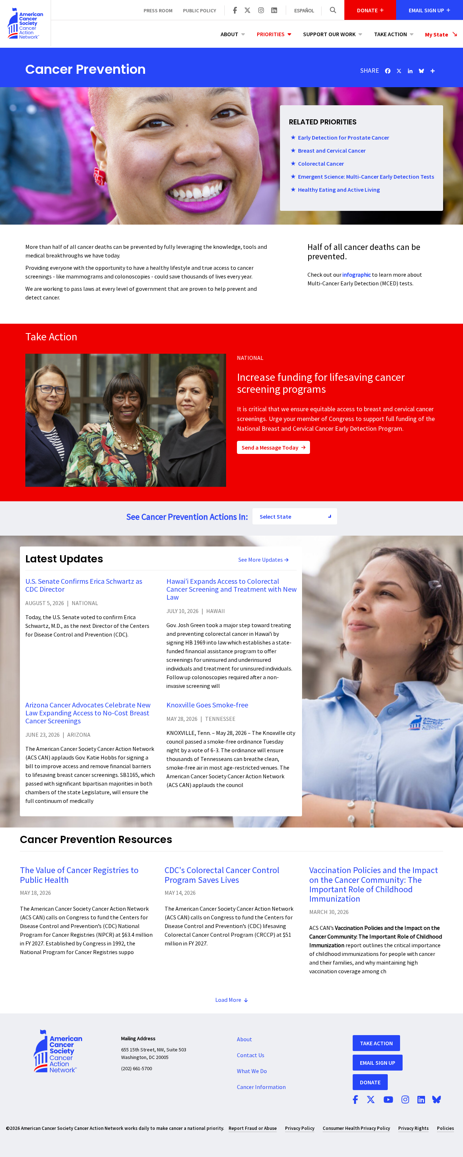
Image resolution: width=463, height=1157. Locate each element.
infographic (357, 274)
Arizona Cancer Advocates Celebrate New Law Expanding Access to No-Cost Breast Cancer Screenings (87, 713)
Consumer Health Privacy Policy (356, 1128)
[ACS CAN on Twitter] (247, 11)
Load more (228, 1000)
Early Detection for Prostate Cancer (343, 137)
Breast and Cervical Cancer (332, 150)
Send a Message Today (270, 447)
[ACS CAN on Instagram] (261, 11)
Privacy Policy (299, 1128)
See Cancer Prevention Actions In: (187, 517)
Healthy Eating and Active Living (339, 189)
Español (304, 11)
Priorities (271, 34)
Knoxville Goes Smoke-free (207, 705)
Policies (445, 1128)
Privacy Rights (413, 1128)
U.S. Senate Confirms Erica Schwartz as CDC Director (83, 585)
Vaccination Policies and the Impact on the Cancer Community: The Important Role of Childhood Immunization (373, 885)
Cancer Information (261, 1087)
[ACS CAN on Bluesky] (436, 1100)
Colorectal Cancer (321, 163)
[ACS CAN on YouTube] (388, 1100)
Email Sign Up (377, 1062)
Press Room (158, 10)
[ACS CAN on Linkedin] (274, 11)
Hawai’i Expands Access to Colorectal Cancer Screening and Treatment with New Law (231, 589)
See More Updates (260, 559)
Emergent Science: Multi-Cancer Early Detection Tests (366, 176)
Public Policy (199, 10)
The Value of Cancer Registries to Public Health (79, 875)
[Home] (25, 23)
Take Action (390, 34)
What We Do (252, 1071)
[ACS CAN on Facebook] (235, 11)
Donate (370, 1082)
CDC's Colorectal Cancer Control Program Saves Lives (222, 875)
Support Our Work (329, 34)
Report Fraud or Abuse (253, 1128)
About (229, 34)
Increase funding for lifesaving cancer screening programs (321, 383)
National (250, 358)
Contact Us (250, 1055)
